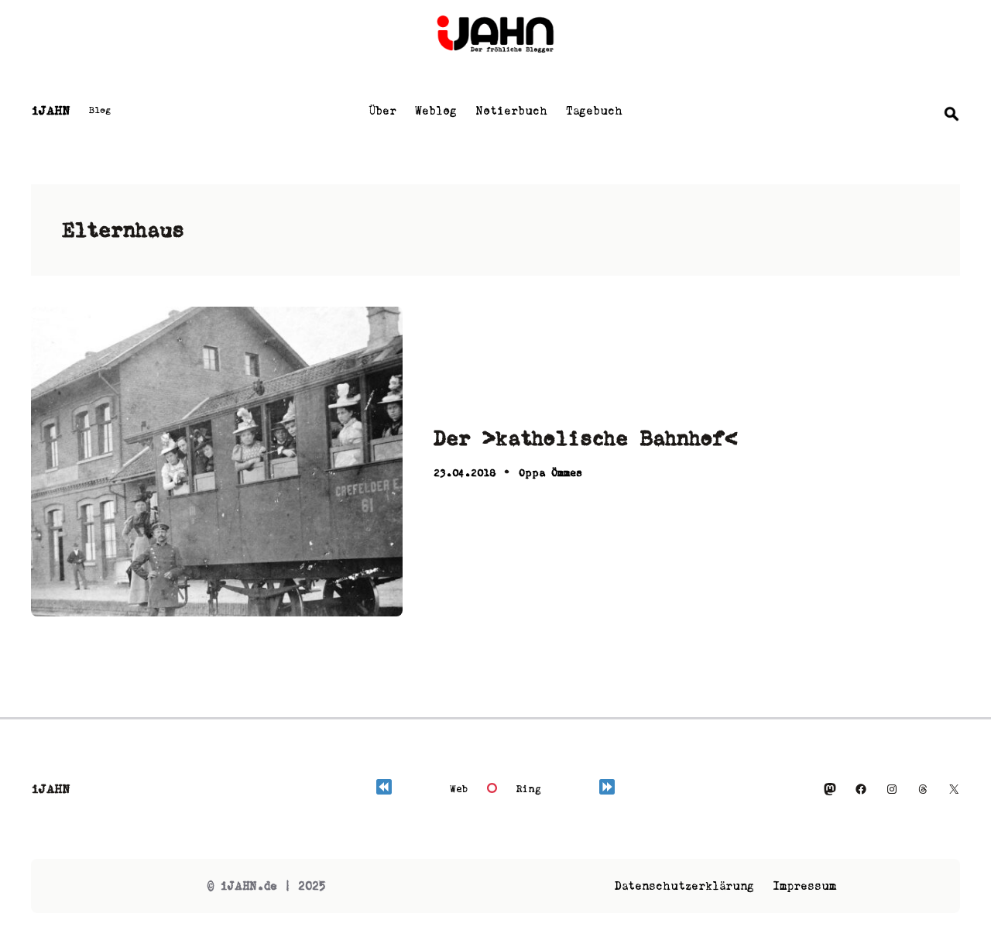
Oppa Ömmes (550, 473)
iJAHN (50, 110)
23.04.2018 (465, 473)
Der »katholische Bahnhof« (586, 438)
